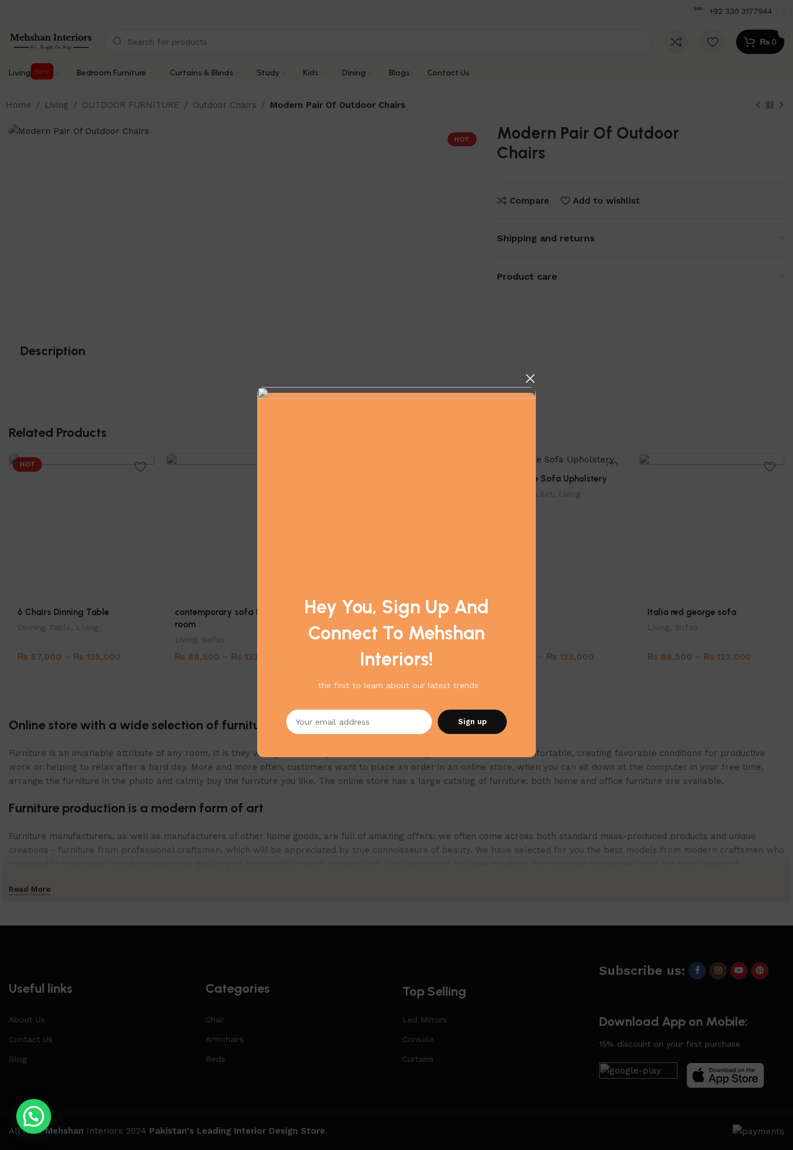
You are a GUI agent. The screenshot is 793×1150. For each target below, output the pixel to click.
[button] (33, 1116)
